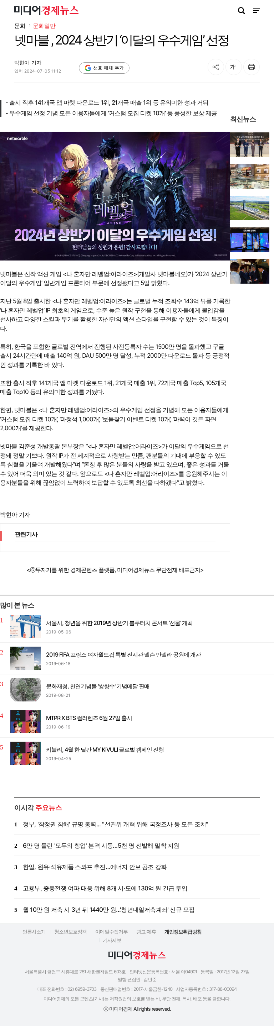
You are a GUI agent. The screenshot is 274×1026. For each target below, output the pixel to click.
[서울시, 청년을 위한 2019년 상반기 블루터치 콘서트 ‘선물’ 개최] (25, 626)
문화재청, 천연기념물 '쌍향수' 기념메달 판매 (97, 686)
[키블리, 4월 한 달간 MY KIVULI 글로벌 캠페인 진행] (25, 753)
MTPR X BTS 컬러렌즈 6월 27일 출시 (89, 717)
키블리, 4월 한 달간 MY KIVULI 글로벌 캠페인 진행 (105, 749)
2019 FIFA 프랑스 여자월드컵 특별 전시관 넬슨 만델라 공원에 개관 (123, 654)
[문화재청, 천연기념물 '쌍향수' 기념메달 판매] (25, 689)
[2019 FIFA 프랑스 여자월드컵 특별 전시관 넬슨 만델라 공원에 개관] (25, 658)
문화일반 (44, 26)
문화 (20, 25)
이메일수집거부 (111, 931)
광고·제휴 (146, 931)
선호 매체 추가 (108, 67)
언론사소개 (34, 931)
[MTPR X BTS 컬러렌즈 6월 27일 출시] (25, 721)
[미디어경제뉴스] (46, 11)
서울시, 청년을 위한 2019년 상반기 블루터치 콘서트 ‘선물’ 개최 (119, 622)
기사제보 (112, 940)
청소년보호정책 (70, 931)
